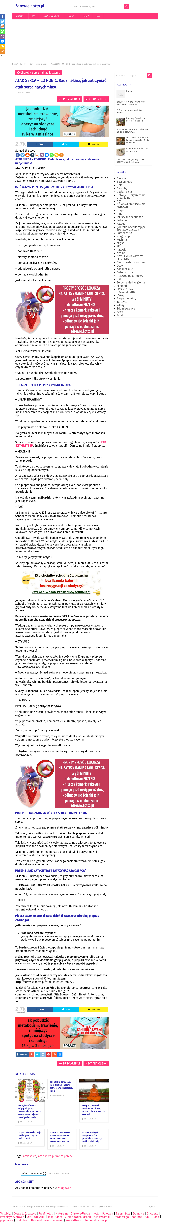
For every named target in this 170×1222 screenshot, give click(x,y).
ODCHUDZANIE (36, 1217)
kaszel (121, 223)
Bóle (119, 185)
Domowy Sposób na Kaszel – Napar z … (135, 119)
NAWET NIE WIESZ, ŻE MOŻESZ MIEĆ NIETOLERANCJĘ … (130, 103)
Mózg (120, 246)
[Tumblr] (32, 155)
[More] (61, 155)
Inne (98, 16)
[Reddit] (27, 155)
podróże (137, 1217)
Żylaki (120, 315)
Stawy (120, 295)
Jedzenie (122, 220)
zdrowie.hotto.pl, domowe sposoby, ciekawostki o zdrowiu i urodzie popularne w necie (77, 1207)
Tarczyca (122, 302)
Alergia (121, 178)
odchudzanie (125, 269)
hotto (96, 1213)
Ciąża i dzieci (125, 192)
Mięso (120, 243)
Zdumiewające (126, 308)
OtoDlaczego (121, 1217)
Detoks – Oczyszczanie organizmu (131, 196)
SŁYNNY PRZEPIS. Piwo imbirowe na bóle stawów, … (132, 130)
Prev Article (71, 99)
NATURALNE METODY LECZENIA (130, 258)
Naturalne (62, 1213)
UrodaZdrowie (40, 1220)
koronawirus (125, 233)
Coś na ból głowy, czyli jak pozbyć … (129, 111)
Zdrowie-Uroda (80, 1213)
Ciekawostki (102, 1217)
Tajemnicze (123, 1213)
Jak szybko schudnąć (50, 16)
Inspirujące (55, 1217)
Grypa (120, 210)
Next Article (94, 99)
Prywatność (153, 1207)
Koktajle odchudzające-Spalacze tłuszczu (132, 228)
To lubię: (5, 1213)
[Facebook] (18, 155)
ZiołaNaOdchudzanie (78, 1217)
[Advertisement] (85, 41)
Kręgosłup (123, 236)
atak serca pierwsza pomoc (55, 1156)
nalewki (122, 249)
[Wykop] (37, 155)
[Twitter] (22, 155)
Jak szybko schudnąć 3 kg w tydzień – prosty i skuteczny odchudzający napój (61, 1086)
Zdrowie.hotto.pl (29, 6)
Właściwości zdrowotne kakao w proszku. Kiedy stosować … (137, 140)
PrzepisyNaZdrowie (12, 1217)
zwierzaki (57, 1220)
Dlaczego (152, 1213)
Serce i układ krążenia (38, 64)
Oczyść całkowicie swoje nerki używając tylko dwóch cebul (29, 1135)
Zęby (120, 312)
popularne (6, 1220)
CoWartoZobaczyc (25, 1213)
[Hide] (1, 56)
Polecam (107, 1213)
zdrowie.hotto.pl (23, 93)
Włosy (120, 305)
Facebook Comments (60, 1173)
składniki (122, 286)
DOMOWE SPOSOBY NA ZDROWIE (131, 206)
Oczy (120, 265)
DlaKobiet (22, 1220)
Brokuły (129, 91)
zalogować (64, 1188)
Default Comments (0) (33, 1173)
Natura (86, 16)
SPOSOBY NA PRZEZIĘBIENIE (126, 290)
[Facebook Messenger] (47, 155)
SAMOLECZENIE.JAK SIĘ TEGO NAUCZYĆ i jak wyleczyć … (130, 160)
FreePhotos (46, 1213)
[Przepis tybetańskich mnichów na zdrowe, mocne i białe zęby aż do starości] (94, 1090)
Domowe (138, 1213)
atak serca (29, 1156)
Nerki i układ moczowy (131, 262)
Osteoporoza (125, 272)
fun (146, 1217)
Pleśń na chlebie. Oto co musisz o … (137, 149)
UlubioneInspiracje (95, 1220)
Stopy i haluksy (126, 298)
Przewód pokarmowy (130, 275)
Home (14, 64)
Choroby (19, 16)
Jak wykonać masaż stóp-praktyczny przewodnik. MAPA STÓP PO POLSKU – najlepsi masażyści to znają (29, 1111)
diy (119, 201)
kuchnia (71, 16)
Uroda (155, 1217)
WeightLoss (73, 1220)
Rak (33, 16)
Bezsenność (124, 181)
